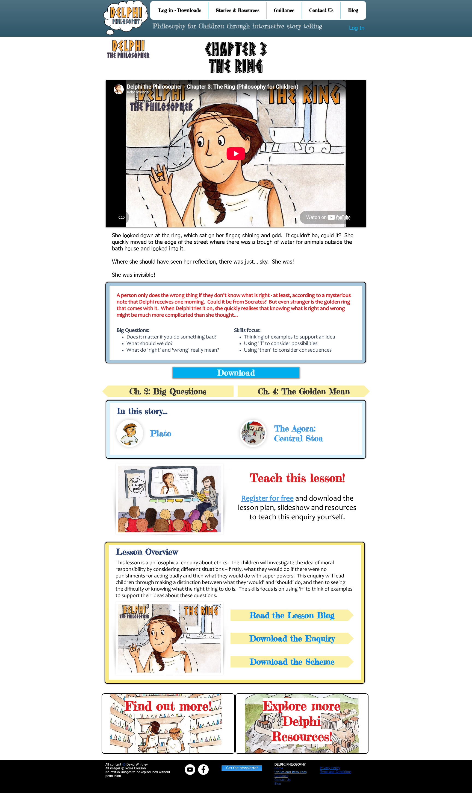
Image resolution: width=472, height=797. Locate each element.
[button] (242, 768)
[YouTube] (190, 769)
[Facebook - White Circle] (203, 769)
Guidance (281, 776)
